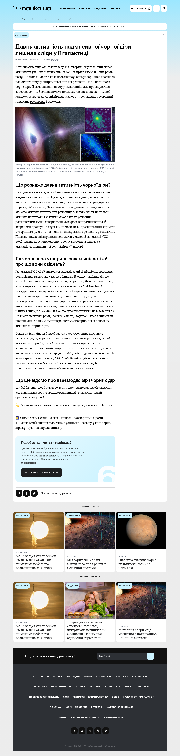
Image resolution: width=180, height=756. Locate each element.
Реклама (55, 707)
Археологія (103, 676)
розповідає (37, 101)
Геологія (95, 687)
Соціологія (139, 676)
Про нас (61, 717)
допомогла (60, 405)
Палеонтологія (61, 687)
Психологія (40, 687)
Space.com (55, 60)
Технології (121, 676)
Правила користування (84, 717)
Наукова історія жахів (119, 707)
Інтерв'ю (96, 707)
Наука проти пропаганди (138, 697)
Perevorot (97, 746)
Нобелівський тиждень (44, 697)
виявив (43, 423)
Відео (115, 697)
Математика (143, 687)
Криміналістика (98, 697)
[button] (141, 8)
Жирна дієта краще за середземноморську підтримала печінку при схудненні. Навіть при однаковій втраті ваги (86, 630)
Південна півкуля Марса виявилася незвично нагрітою (137, 564)
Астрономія (67, 8)
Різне (128, 687)
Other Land (110, 746)
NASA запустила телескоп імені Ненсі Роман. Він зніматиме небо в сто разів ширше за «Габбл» (36, 562)
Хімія (66, 697)
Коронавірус (113, 687)
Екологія (80, 687)
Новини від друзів (76, 707)
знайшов (37, 388)
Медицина (100, 8)
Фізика (88, 676)
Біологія (84, 8)
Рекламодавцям (113, 717)
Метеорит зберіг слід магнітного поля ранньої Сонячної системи (86, 564)
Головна (16, 19)
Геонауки (79, 697)
